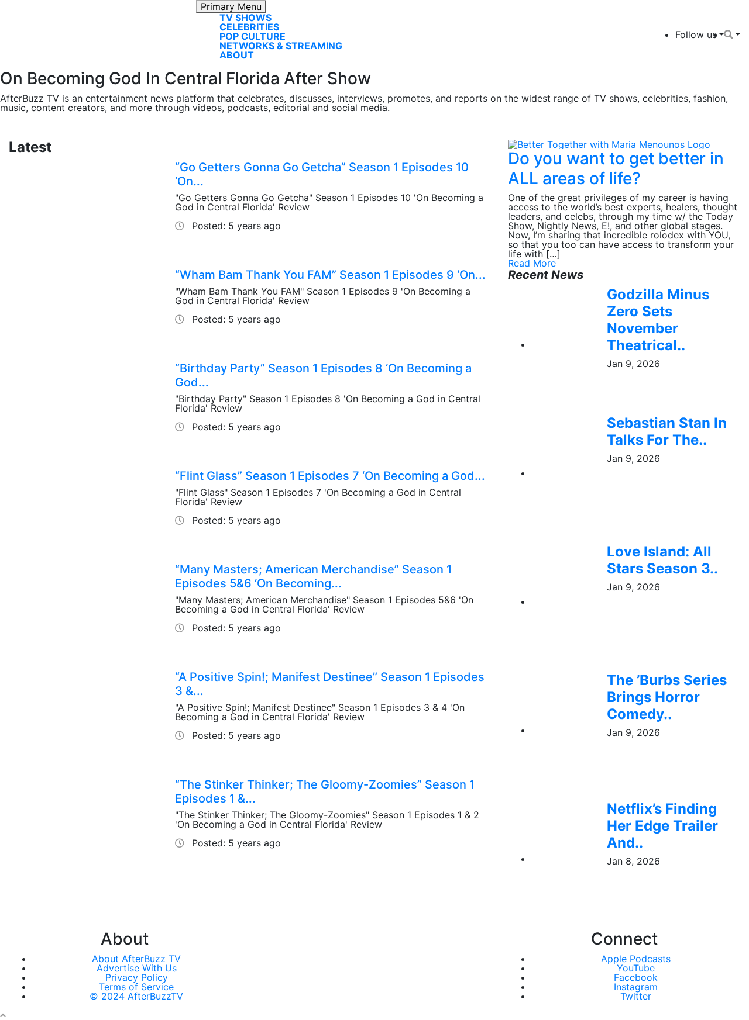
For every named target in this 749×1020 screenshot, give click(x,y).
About (236, 55)
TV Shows (245, 17)
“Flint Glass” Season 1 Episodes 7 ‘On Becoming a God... (330, 476)
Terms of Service (136, 987)
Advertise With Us (137, 968)
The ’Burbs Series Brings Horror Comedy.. (667, 697)
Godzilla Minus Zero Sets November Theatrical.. (658, 319)
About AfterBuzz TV (136, 958)
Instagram (636, 987)
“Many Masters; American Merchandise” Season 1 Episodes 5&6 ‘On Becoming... (313, 576)
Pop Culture (252, 36)
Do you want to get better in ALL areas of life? (616, 168)
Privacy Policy (136, 977)
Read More (532, 263)
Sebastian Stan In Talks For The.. (667, 431)
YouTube (636, 968)
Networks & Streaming (280, 45)
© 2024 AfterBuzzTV (136, 996)
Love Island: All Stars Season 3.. (662, 560)
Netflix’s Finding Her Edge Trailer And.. (662, 825)
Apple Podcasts (636, 958)
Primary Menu (231, 6)
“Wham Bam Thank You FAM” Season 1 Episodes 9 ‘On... (330, 275)
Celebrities (249, 27)
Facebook (636, 977)
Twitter (635, 996)
